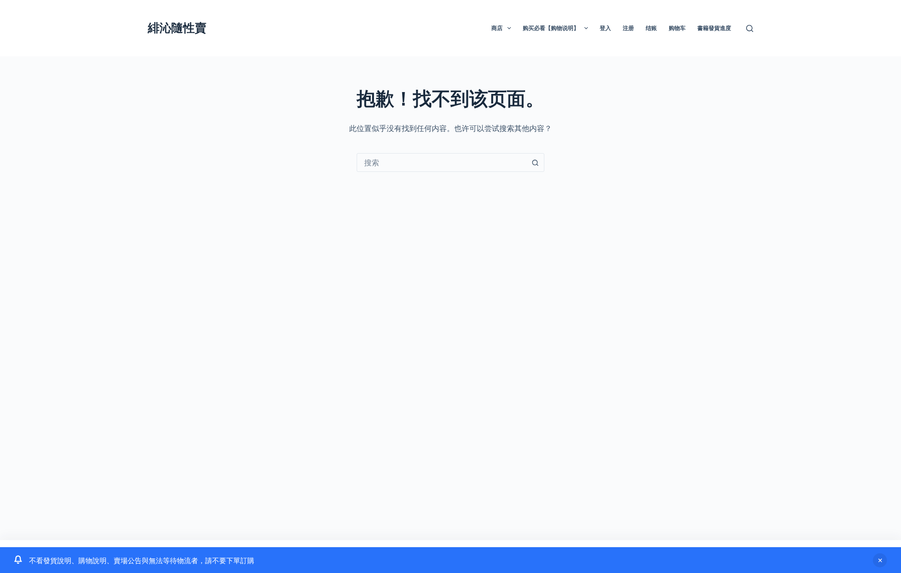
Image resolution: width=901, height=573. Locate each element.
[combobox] (441, 162)
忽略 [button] (880, 560)
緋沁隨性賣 (177, 28)
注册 (628, 27)
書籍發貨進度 (714, 27)
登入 (605, 27)
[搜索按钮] (535, 162)
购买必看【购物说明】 (551, 27)
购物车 (677, 27)
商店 (497, 27)
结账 (651, 27)
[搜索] (749, 28)
